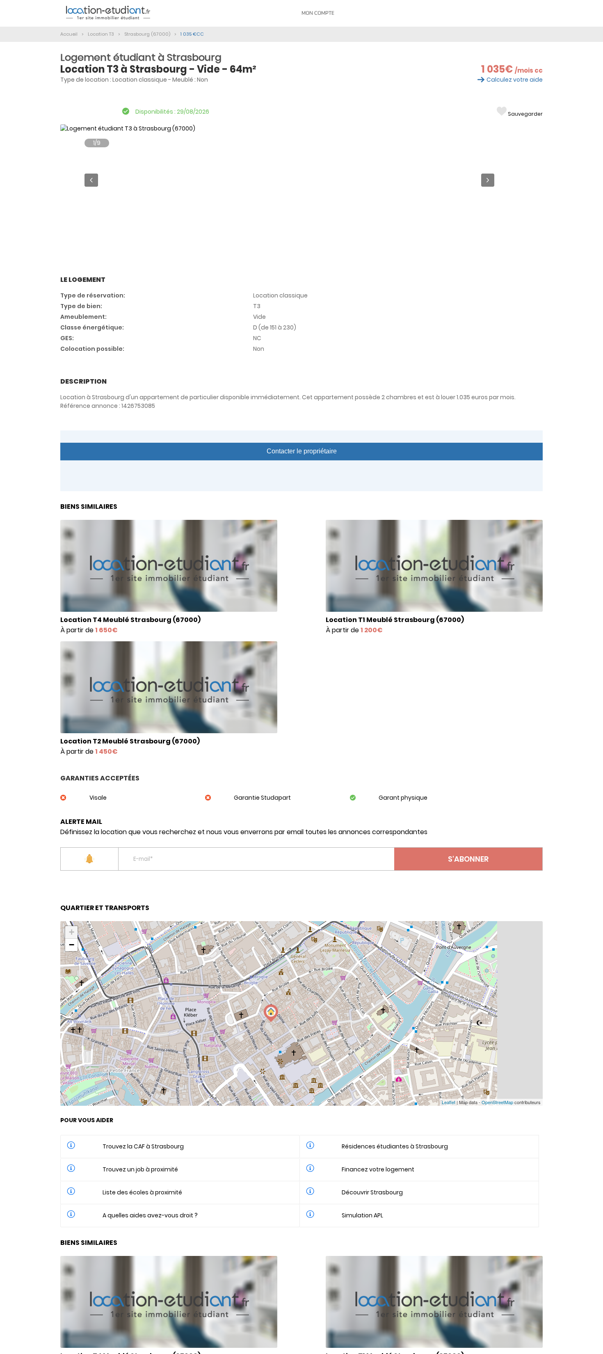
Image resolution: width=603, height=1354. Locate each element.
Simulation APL (362, 1215)
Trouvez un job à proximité (140, 1169)
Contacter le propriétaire (302, 451)
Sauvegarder (525, 113)
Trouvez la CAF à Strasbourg (143, 1146)
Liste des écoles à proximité (142, 1192)
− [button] (71, 945)
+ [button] (71, 932)
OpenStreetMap (497, 1102)
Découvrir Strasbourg (372, 1192)
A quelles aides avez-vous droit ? (150, 1215)
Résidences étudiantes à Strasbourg (395, 1146)
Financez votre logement (378, 1169)
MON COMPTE (318, 13)
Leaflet (448, 1102)
